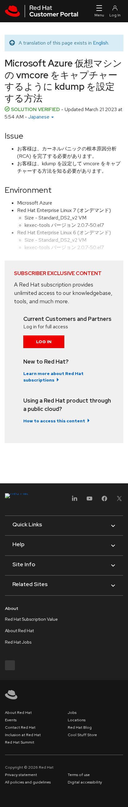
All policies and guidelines (28, 782)
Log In (44, 341)
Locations (76, 720)
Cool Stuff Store (82, 734)
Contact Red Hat (20, 727)
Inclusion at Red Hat (23, 734)
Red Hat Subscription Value (31, 619)
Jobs (72, 712)
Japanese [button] (39, 117)
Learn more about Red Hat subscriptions (53, 377)
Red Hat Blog (80, 727)
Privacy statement (21, 774)
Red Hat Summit (19, 742)
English (100, 43)
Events (10, 720)
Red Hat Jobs (18, 642)
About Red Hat (19, 630)
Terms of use (79, 774)
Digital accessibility (85, 782)
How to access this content (54, 421)
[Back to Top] (121, 795)
